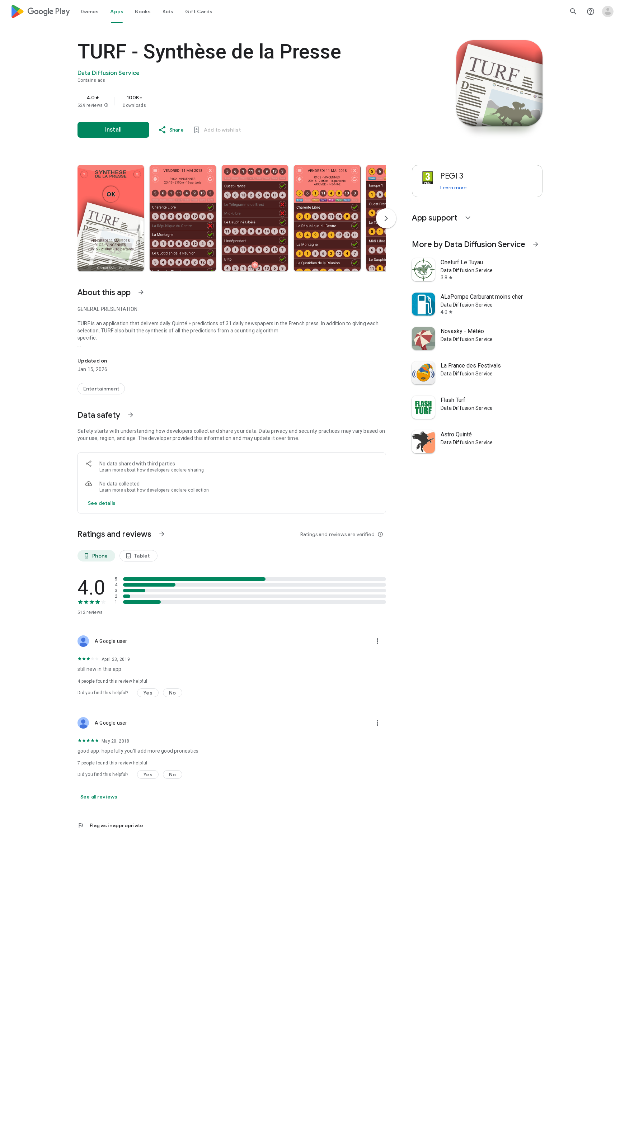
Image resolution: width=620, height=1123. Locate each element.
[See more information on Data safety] (130, 414)
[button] (106, 105)
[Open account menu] (607, 11)
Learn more (111, 470)
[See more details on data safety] (102, 503)
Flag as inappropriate (110, 825)
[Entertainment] (101, 388)
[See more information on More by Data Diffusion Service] (535, 244)
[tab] (89, 11)
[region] (221, 101)
